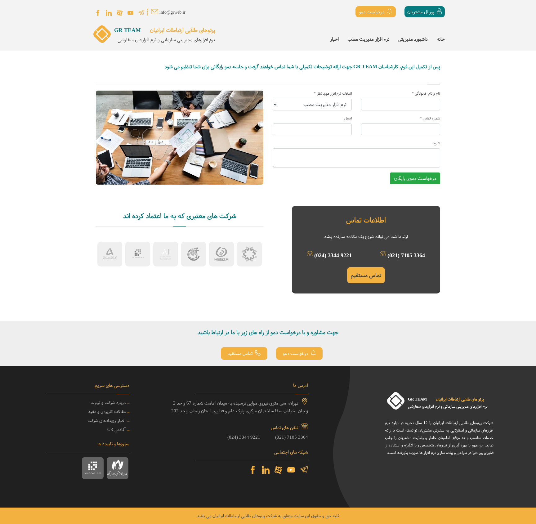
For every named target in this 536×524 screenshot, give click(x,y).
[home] (102, 39)
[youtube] (130, 13)
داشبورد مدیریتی (413, 39)
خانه (441, 39)
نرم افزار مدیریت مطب (368, 39)
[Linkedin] (109, 13)
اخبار (334, 39)
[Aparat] (120, 13)
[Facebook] (253, 470)
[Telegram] (141, 13)
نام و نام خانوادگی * (426, 93)
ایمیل (348, 118)
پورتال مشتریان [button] (421, 12)
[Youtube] (291, 470)
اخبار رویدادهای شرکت (106, 420)
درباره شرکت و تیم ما (108, 402)
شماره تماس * (430, 118)
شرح (437, 143)
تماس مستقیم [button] (241, 354)
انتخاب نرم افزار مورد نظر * (333, 93)
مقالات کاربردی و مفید (107, 411)
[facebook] (98, 13)
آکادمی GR (116, 429)
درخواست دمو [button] (372, 12)
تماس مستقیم (366, 275)
